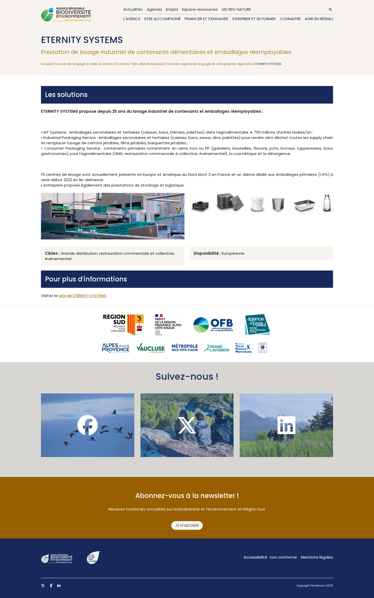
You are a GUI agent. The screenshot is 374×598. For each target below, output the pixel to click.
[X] (187, 425)
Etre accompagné (163, 18)
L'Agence (131, 18)
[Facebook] (87, 425)
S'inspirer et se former (254, 18)
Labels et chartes (101, 64)
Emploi (172, 9)
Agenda (154, 9)
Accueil (46, 64)
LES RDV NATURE (236, 9)
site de (82, 295)
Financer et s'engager (206, 18)
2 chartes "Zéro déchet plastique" (140, 64)
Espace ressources (200, 9)
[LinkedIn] (286, 425)
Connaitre (290, 18)
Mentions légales (317, 557)
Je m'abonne (187, 525)
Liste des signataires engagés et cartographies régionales (210, 64)
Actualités (133, 9)
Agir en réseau (319, 18)
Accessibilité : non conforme (270, 557)
